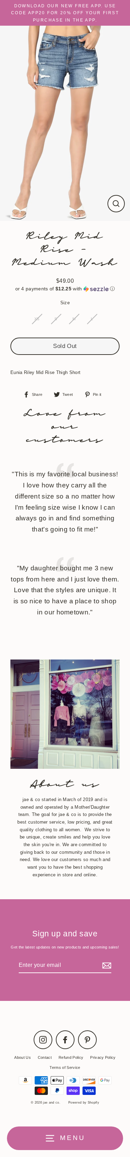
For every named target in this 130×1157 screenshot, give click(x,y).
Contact (45, 1057)
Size (65, 302)
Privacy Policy (102, 1057)
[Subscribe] (105, 965)
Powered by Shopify (83, 1102)
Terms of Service (65, 1067)
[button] (65, 289)
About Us (22, 1057)
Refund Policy (71, 1057)
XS (37, 319)
